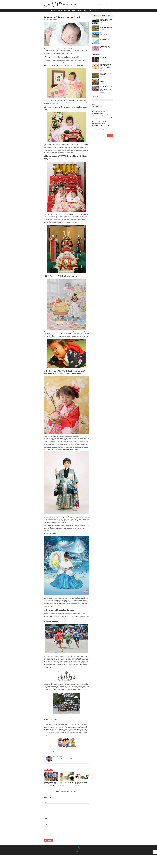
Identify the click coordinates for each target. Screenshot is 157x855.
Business (53, 10)
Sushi (99, 128)
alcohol (93, 111)
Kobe (96, 119)
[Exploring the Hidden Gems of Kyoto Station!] (95, 39)
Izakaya (105, 118)
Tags (109, 15)
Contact (105, 4)
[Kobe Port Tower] (95, 58)
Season (100, 123)
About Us (100, 4)
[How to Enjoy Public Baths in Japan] (67, 781)
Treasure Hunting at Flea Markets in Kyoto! (106, 20)
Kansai (109, 117)
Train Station (106, 128)
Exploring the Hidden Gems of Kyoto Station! (105, 40)
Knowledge (67, 10)
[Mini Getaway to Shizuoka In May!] (95, 80)
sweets (102, 128)
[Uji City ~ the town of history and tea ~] (95, 33)
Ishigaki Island (100, 118)
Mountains (96, 121)
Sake (96, 123)
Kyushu (100, 119)
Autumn (98, 111)
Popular (95, 15)
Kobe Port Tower (104, 57)
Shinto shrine (97, 125)
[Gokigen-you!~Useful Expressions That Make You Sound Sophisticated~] (95, 46)
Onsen (99, 121)
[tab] (95, 16)
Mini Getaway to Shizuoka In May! (106, 80)
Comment (46, 802)
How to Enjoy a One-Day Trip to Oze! (106, 73)
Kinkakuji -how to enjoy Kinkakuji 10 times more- (106, 26)
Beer (101, 111)
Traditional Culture (77, 10)
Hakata (106, 115)
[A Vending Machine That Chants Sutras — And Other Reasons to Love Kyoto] (51, 781)
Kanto (93, 119)
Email (46, 824)
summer (95, 128)
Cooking (93, 115)
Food (91, 10)
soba (103, 125)
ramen (93, 123)
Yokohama (103, 129)
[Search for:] (102, 135)
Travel (86, 10)
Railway (109, 121)
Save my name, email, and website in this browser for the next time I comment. (64, 837)
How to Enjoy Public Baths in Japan (66, 783)
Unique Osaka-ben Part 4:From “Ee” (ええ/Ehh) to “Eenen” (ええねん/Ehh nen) (106, 66)
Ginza (103, 115)
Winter (96, 129)
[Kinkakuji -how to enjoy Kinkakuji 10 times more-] (95, 26)
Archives (93, 104)
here (76, 791)
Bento (104, 111)
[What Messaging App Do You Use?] (82, 781)
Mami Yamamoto (53, 19)
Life (95, 10)
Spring (107, 125)
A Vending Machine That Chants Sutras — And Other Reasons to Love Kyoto (51, 784)
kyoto (98, 119)
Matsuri (110, 119)
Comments (102, 15)
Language (60, 10)
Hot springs (94, 118)
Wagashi (93, 129)
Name (45, 818)
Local (46, 10)
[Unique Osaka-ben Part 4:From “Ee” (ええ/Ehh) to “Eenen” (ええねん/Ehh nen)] (95, 64)
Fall (95, 115)
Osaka (103, 121)
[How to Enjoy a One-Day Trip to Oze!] (95, 73)
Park (106, 121)
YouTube (110, 4)
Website (46, 830)
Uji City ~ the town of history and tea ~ (105, 33)
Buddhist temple (98, 113)
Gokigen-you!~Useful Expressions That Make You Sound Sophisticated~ (106, 48)
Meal (93, 121)
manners (107, 119)
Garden (100, 115)
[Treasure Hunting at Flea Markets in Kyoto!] (95, 19)
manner (103, 119)
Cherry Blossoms (108, 114)
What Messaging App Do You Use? (81, 783)
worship (99, 129)
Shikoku (103, 123)
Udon (110, 128)
